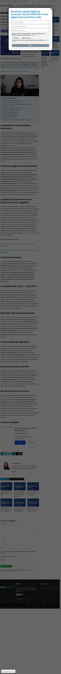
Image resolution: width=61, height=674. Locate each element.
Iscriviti (30, 45)
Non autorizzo (26, 38)
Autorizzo (16, 38)
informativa (32, 35)
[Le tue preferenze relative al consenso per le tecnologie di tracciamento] (8, 671)
